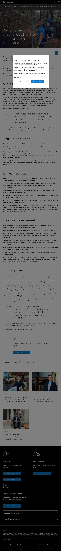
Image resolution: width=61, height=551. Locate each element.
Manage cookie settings (23, 81)
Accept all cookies (37, 81)
